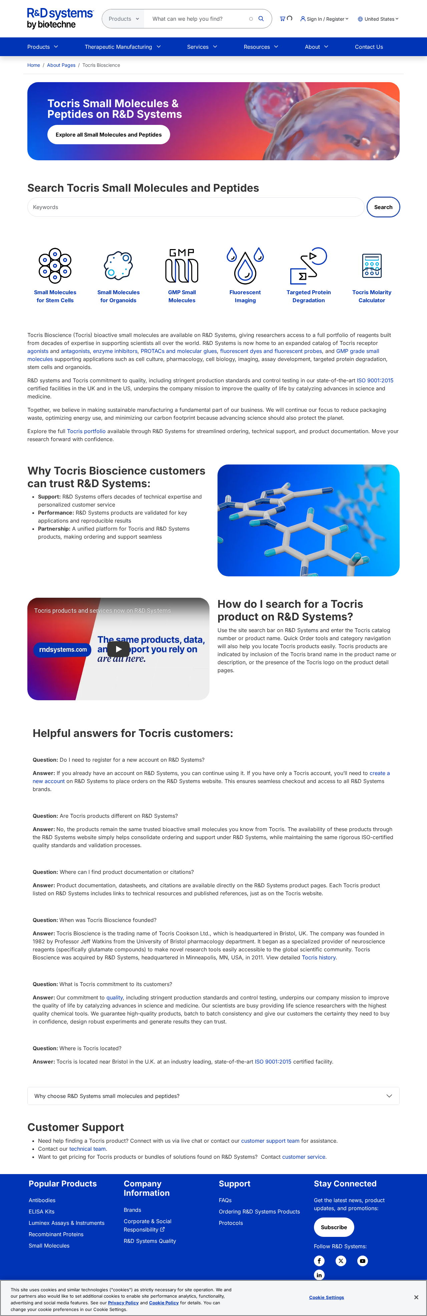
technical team (87, 1148)
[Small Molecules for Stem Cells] (55, 265)
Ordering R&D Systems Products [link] (259, 1211)
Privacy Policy (123, 1302)
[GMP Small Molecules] (181, 265)
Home (33, 65)
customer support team (270, 1140)
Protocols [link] (231, 1222)
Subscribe (334, 1227)
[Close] (416, 1297)
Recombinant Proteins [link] (56, 1234)
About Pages (61, 65)
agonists (37, 351)
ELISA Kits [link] (41, 1211)
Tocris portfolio (86, 431)
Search (383, 207)
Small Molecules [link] (49, 1245)
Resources (257, 46)
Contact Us (369, 46)
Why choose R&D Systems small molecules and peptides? (106, 1096)
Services (197, 46)
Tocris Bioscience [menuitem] (101, 65)
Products (38, 46)
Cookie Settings (326, 1297)
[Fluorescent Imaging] (245, 265)
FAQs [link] (225, 1200)
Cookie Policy (164, 1302)
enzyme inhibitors (115, 351)
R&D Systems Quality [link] (150, 1241)
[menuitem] (33, 64)
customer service (303, 1156)
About (312, 46)
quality (114, 997)
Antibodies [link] (42, 1200)
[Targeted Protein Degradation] (308, 265)
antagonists (75, 351)
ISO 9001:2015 (375, 380)
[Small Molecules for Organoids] (118, 265)
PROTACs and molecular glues (179, 351)
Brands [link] (132, 1209)
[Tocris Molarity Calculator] (372, 265)
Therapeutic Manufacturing (118, 46)
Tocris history (319, 957)
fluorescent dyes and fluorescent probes (271, 351)
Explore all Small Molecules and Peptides (109, 134)
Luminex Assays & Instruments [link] (66, 1222)
